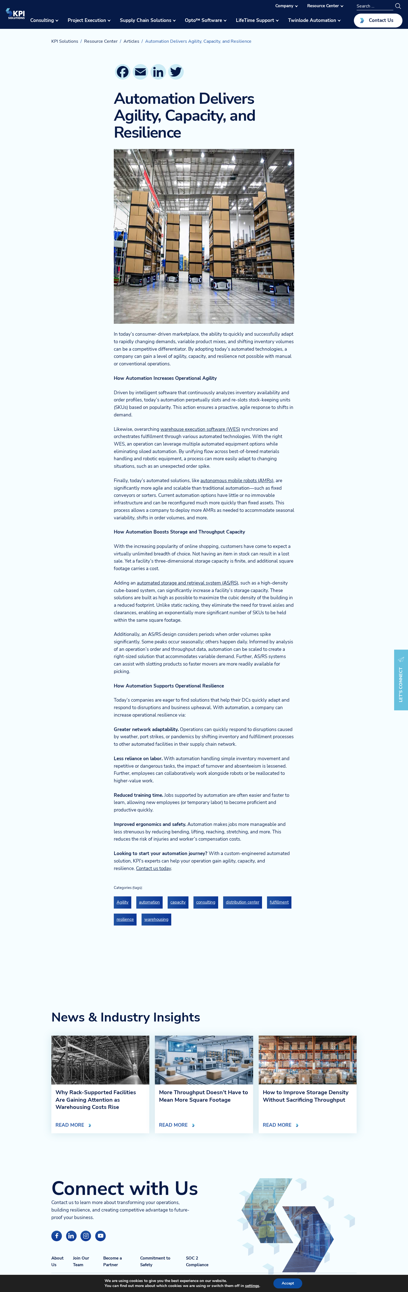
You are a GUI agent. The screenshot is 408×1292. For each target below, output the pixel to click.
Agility (123, 902)
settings (252, 1285)
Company (284, 6)
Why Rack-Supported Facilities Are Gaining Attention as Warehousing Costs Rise (96, 1100)
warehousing (156, 919)
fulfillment (279, 902)
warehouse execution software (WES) (200, 429)
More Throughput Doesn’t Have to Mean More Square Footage (203, 1096)
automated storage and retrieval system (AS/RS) (187, 583)
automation (149, 902)
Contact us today (153, 868)
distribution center (242, 902)
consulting (205, 902)
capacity (178, 902)
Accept (288, 1283)
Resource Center (323, 6)
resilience (125, 919)
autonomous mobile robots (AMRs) (236, 480)
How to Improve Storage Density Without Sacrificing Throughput (306, 1096)
